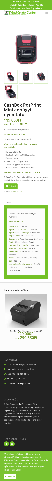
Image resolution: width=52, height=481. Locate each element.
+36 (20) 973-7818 (20, 374)
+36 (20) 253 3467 (17, 5)
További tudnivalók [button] (12, 470)
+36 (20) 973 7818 (30, 2)
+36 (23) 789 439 (35, 5)
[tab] (8, 203)
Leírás (9, 202)
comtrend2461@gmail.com (29, 8)
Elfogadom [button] (10, 476)
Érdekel (12, 186)
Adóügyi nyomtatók (17, 191)
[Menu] (46, 13)
